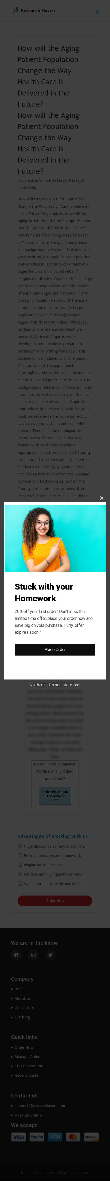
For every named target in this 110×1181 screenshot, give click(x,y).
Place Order (55, 649)
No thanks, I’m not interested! (55, 684)
